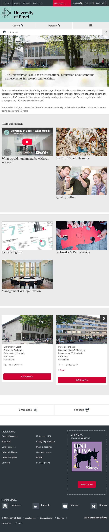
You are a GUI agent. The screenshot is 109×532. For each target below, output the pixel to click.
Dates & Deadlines (44, 447)
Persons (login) (43, 463)
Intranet (39, 457)
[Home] (4, 32)
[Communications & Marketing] (103, 318)
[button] (28, 410)
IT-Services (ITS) (43, 436)
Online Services (9, 447)
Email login (6, 441)
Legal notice (30, 518)
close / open (105, 32)
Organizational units (22, 3)
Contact (19, 523)
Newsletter (6, 523)
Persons (99, 4)
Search (87, 4)
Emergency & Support (45, 441)
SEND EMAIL (27, 376)
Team (62, 370)
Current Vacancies (10, 436)
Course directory (43, 452)
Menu (91, 25)
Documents (37, 3)
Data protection (46, 518)
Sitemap (60, 518)
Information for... (60, 3)
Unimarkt (6, 463)
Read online (87, 484)
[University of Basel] (17, 13)
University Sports (9, 457)
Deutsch (7, 3)
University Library (9, 452)
